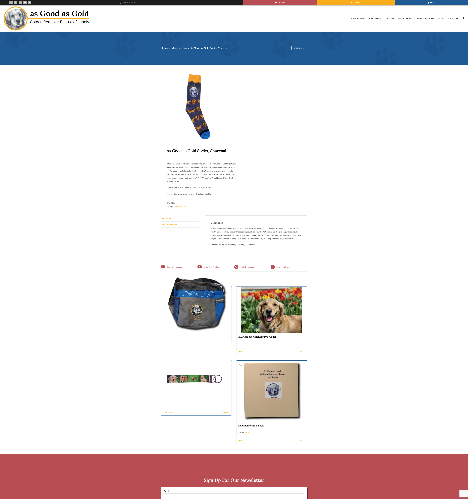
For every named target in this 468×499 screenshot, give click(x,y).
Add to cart (168, 339)
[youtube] (25, 2)
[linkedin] (29, 2)
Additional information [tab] (170, 224)
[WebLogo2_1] (46, 7)
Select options (169, 412)
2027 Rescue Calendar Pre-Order (257, 336)
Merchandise (180, 206)
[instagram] (20, 2)
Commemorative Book (251, 425)
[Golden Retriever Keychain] (196, 377)
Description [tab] (166, 218)
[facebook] (11, 2)
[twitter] (15, 2)
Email (166, 491)
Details (227, 339)
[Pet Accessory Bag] (196, 303)
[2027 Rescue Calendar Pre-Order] (272, 310)
